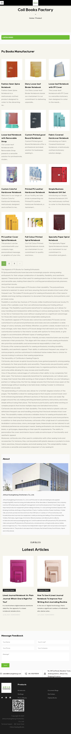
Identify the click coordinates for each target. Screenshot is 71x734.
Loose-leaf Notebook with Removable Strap (11, 138)
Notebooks (21, 690)
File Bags (20, 694)
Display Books (52, 697)
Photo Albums (22, 697)
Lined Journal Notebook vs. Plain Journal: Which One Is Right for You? (18, 599)
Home (31, 18)
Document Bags (53, 690)
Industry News (9, 590)
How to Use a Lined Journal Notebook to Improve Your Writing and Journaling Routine (52, 599)
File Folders (51, 694)
